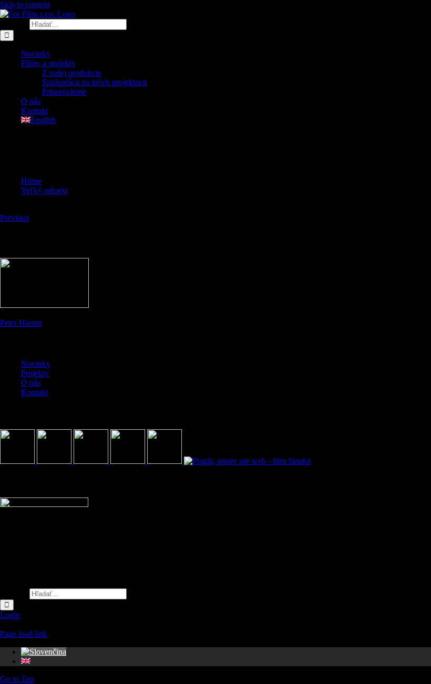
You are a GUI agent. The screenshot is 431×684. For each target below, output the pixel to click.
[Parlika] (128, 461)
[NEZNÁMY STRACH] (55, 461)
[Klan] (165, 461)
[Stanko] (247, 461)
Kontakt (34, 392)
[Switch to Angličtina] (25, 661)
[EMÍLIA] (18, 461)
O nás (30, 382)
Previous (14, 217)
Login (10, 614)
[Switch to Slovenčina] (43, 651)
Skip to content (25, 4)
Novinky (35, 363)
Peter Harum (21, 322)
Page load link (23, 633)
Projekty (35, 373)
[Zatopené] (92, 461)
